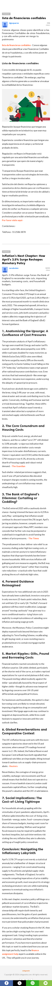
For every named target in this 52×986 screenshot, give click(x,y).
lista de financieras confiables (24, 18)
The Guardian (18, 466)
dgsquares (14, 23)
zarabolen (13, 268)
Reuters (13, 766)
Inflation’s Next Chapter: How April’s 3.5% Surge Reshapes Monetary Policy (23, 259)
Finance (6, 14)
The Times (33, 538)
